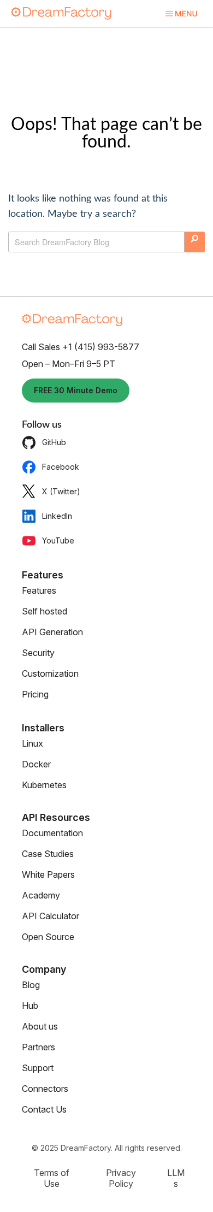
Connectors (45, 1088)
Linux (32, 743)
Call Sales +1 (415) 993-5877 (80, 346)
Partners (38, 1047)
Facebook (60, 466)
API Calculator (50, 916)
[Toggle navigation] (181, 13)
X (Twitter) (61, 491)
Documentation (52, 832)
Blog (31, 984)
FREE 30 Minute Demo (75, 390)
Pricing (35, 694)
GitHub (54, 442)
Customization (50, 673)
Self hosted (44, 611)
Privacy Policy (121, 1178)
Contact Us (44, 1109)
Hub (30, 1005)
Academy (41, 895)
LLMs (176, 1178)
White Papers (48, 874)
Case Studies (48, 853)
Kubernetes (44, 784)
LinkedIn (57, 516)
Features (39, 590)
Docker (36, 764)
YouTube (58, 540)
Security (38, 652)
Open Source (48, 936)
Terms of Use (51, 1178)
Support (38, 1067)
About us (40, 1026)
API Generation (52, 631)
